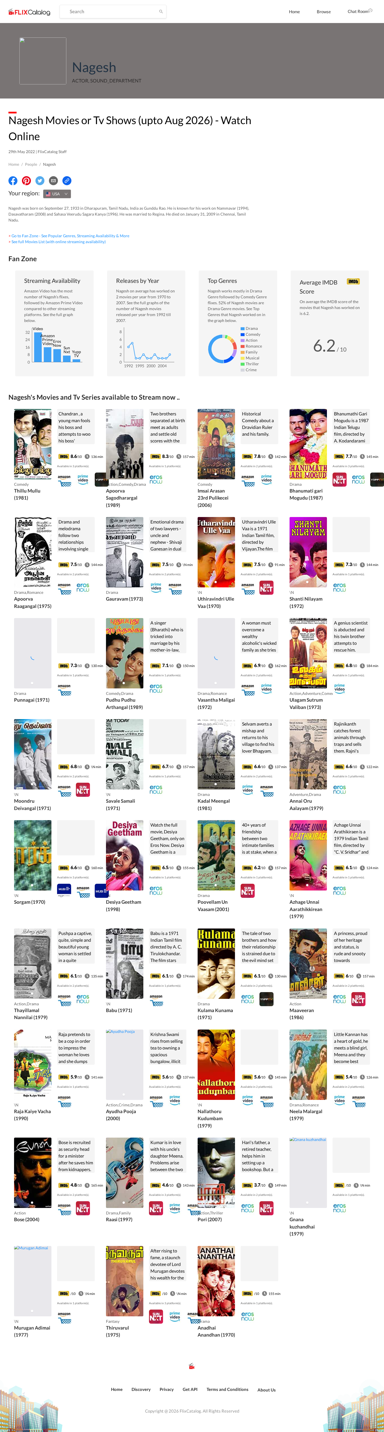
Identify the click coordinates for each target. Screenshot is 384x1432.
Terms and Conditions (228, 1389)
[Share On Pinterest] (26, 180)
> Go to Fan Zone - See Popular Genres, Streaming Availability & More (68, 235)
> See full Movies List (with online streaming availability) (57, 241)
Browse (324, 11)
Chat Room (358, 11)
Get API (190, 1389)
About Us (266, 1389)
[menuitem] (294, 11)
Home (294, 11)
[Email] (53, 180)
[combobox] (57, 193)
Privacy (167, 1389)
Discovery (141, 1389)
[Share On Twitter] (39, 180)
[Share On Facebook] (12, 180)
